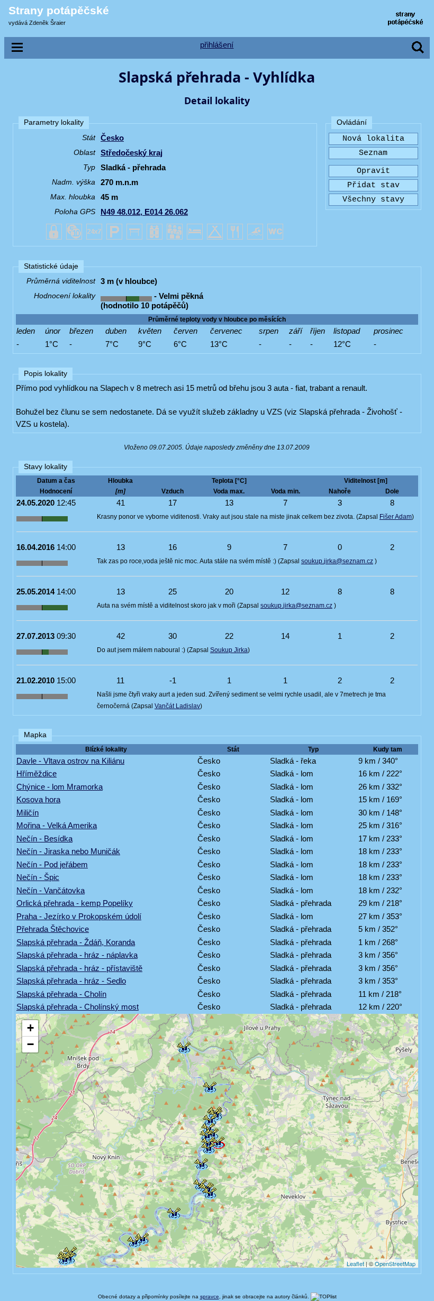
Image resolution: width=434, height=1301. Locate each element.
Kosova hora (38, 799)
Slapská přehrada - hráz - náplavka (77, 954)
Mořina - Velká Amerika (56, 825)
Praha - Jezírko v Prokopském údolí (78, 916)
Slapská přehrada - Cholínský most (77, 1006)
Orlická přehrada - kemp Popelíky (74, 903)
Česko (112, 137)
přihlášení (216, 44)
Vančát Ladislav (177, 706)
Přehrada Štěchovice (52, 928)
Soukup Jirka (229, 650)
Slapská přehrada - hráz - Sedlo (71, 980)
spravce (209, 1296)
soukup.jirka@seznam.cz (337, 561)
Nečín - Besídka (44, 838)
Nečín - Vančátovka (50, 890)
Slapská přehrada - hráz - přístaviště (79, 968)
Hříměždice (36, 773)
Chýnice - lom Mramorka (59, 786)
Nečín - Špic (37, 877)
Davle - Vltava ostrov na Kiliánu (70, 760)
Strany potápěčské (58, 10)
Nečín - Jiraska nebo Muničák (68, 851)
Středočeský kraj (131, 152)
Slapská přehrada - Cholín (61, 994)
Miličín (27, 812)
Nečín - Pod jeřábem (52, 864)
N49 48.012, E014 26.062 (144, 211)
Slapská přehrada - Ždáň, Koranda (75, 942)
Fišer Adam (395, 516)
